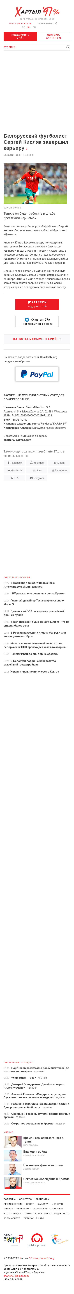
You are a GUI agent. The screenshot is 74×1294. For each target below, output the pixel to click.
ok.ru (38, 470)
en (34, 27)
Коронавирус (12, 1218)
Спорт (30, 1204)
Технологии (40, 1209)
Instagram (61, 470)
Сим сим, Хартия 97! (53, 36)
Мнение (8, 1132)
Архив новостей (47, 24)
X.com (61, 462)
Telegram (38, 478)
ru (28, 27)
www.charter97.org (43, 1258)
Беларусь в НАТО (34, 1218)
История (57, 1204)
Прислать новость (20, 24)
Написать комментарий (37, 339)
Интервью (23, 1209)
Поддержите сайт (20, 36)
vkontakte (16, 470)
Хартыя (37, 12)
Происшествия (13, 1204)
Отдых (17, 1213)
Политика (10, 1199)
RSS (16, 478)
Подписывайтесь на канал (37, 321)
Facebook (16, 462)
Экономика (43, 1199)
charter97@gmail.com (16, 1275)
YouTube (38, 462)
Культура (43, 1204)
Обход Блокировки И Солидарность (47, 1213)
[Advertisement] (37, 92)
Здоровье (57, 1209)
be (23, 27)
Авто (7, 1213)
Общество (25, 1199)
